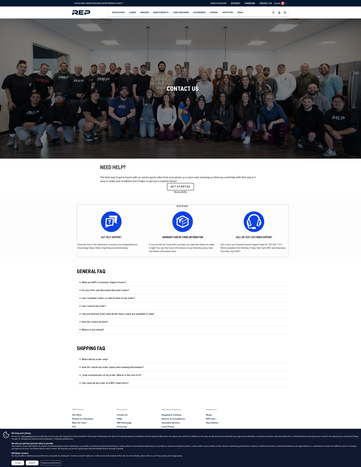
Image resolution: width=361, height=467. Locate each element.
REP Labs (210, 419)
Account (235, 3)
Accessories (199, 12)
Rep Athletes (212, 423)
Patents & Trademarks (82, 419)
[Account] (279, 12)
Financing (250, 3)
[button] (118, 12)
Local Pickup (168, 427)
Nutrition (228, 12)
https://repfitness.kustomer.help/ (112, 248)
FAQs (119, 419)
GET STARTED (180, 186)
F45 (74, 427)
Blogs (209, 415)
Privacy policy (161, 456)
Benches (145, 12)
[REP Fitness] (90, 12)
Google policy (176, 456)
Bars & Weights (161, 12)
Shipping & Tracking (171, 415)
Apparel (214, 12)
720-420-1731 (275, 244)
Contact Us (265, 3)
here (211, 248)
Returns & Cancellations (173, 419)
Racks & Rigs (118, 12)
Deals (240, 12)
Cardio (132, 12)
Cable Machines (181, 12)
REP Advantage (124, 423)
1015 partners (27, 436)
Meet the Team (79, 423)
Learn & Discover (218, 3)
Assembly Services (171, 423)
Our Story (76, 415)
